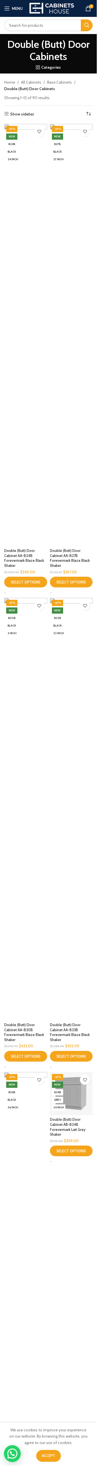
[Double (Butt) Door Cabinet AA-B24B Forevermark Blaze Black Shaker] (25, 335)
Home (9, 82)
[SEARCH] (87, 25)
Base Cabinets (59, 82)
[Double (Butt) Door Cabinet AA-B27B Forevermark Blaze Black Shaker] (71, 335)
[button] (12, 1453)
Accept (48, 1455)
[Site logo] (51, 7)
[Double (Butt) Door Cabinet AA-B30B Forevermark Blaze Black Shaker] (25, 809)
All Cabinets (31, 82)
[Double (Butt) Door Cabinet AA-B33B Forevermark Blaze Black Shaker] (71, 809)
